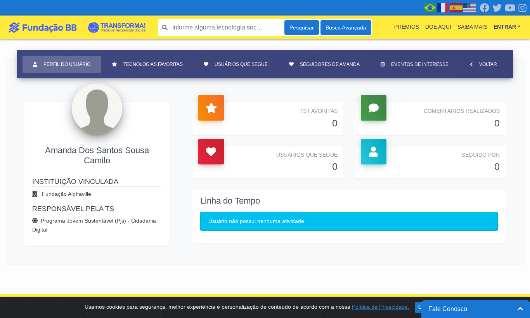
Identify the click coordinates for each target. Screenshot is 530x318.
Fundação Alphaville (65, 194)
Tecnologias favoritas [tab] (153, 64)
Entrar (505, 27)
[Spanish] (456, 7)
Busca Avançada (346, 27)
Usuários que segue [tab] (241, 64)
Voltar (488, 64)
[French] (443, 7)
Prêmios (406, 27)
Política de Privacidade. (380, 307)
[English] (469, 7)
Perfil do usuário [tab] (66, 64)
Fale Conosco (447, 309)
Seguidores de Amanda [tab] (330, 64)
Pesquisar (301, 27)
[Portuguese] (430, 7)
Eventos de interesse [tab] (420, 64)
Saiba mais (472, 27)
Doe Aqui (438, 27)
